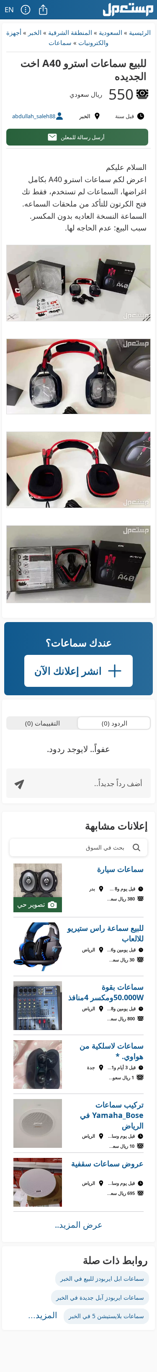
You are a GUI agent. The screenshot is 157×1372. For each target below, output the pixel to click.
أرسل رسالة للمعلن (83, 137)
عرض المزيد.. (79, 1224)
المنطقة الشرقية (70, 32)
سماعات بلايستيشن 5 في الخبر (106, 1316)
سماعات (60, 42)
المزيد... (42, 1315)
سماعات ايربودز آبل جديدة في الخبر (100, 1297)
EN (9, 9)
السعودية (110, 32)
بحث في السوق (105, 847)
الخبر (34, 32)
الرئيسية (140, 32)
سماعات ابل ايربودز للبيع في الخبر (102, 1278)
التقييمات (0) (42, 723)
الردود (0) (114, 723)
